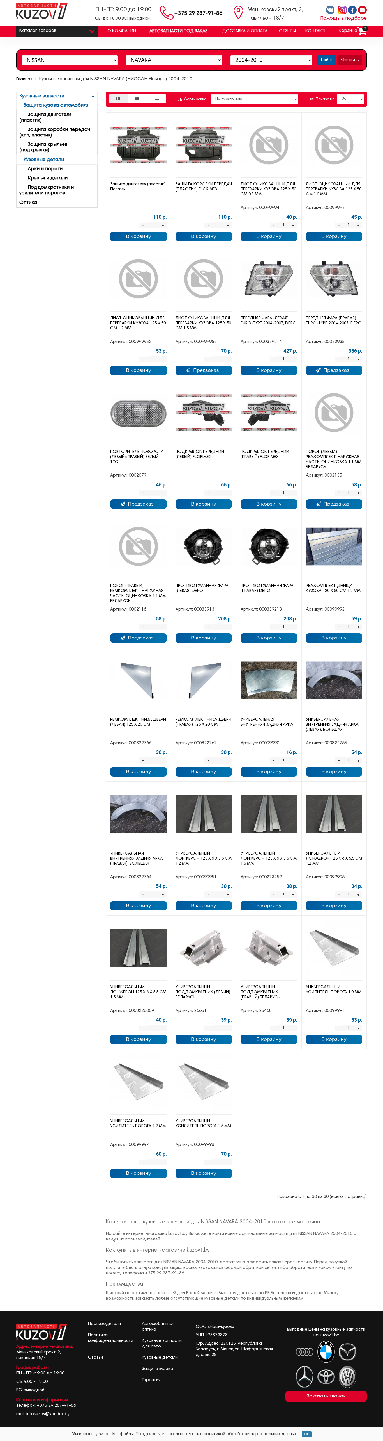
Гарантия (151, 1380)
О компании (121, 31)
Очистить (350, 60)
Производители (104, 1324)
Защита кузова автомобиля (53, 105)
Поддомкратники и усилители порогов (46, 190)
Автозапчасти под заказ (178, 31)
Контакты (316, 31)
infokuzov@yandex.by (48, 1414)
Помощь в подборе (343, 18)
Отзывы (287, 31)
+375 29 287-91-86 (198, 13)
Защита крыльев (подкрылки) (43, 147)
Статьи (95, 1357)
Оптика (28, 202)
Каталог (37, 31)
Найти (327, 60)
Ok (306, 1434)
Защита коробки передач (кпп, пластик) (54, 132)
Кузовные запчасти (41, 96)
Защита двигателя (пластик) (45, 117)
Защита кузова (157, 1369)
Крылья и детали (43, 178)
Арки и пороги (41, 169)
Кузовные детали (41, 159)
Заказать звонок (326, 1396)
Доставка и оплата (244, 31)
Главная (24, 79)
